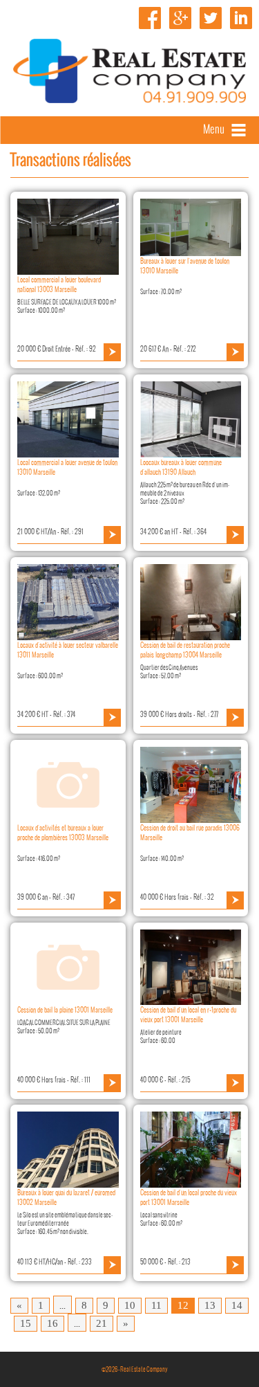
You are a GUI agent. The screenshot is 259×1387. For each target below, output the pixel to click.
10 (129, 1305)
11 (156, 1305)
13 (209, 1305)
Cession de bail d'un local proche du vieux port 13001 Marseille (188, 1197)
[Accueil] (130, 99)
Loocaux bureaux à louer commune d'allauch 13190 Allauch (181, 467)
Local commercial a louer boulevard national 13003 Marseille (59, 284)
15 (25, 1323)
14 (236, 1305)
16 (52, 1323)
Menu (213, 129)
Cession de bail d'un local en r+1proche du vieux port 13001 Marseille (188, 1014)
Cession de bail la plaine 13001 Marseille (65, 1010)
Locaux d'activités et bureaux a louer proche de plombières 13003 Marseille (62, 832)
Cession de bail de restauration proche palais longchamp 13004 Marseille (185, 650)
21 (101, 1323)
